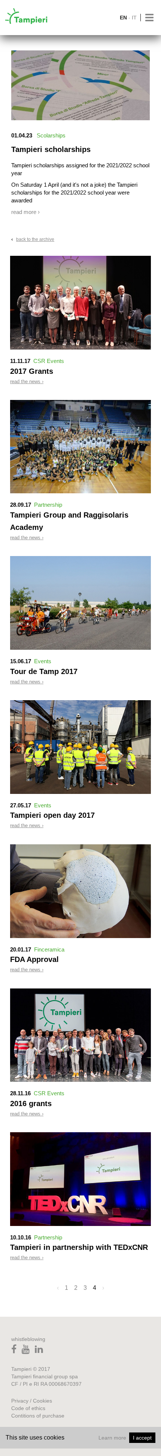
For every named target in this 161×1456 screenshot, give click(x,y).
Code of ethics (28, 1408)
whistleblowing (28, 1339)
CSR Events (48, 361)
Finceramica (49, 949)
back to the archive (35, 239)
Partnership (48, 505)
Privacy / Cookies (31, 1401)
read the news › (26, 381)
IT (134, 18)
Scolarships (51, 135)
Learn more (112, 1438)
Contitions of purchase (37, 1416)
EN (123, 18)
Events (42, 661)
